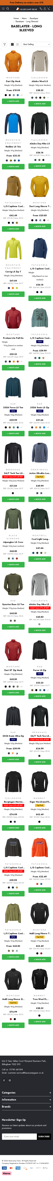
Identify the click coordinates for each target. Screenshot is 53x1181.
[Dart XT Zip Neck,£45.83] (13, 650)
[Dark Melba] (36, 427)
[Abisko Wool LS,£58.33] (39, 61)
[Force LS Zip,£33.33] (39, 650)
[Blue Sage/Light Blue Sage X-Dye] (35, 358)
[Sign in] (45, 8)
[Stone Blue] (13, 95)
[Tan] (45, 552)
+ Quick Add (13, 101)
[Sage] (13, 427)
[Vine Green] (16, 288)
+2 (48, 427)
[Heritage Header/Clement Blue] (12, 222)
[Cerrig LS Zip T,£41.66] (13, 248)
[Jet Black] (12, 493)
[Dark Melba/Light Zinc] (12, 753)
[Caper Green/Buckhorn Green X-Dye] (8, 950)
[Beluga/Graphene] (8, 753)
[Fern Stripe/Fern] (14, 160)
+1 (48, 98)
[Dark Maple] (17, 361)
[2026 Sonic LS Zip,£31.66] (39, 387)
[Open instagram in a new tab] (10, 1080)
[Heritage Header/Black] (8, 222)
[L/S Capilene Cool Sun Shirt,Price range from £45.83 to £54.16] (13, 913)
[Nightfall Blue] (41, 493)
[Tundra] (8, 558)
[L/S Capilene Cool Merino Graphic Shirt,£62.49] (13, 186)
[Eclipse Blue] (9, 95)
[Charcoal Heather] (37, 493)
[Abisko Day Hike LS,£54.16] (39, 123)
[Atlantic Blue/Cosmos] (18, 160)
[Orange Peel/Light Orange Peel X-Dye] (37, 883)
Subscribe (44, 1136)
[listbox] (36, 44)
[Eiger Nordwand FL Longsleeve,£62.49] (39, 781)
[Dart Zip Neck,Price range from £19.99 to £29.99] (13, 61)
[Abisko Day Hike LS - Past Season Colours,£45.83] (39, 584)
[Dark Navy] (32, 97)
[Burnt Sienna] (16, 558)
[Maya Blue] (44, 427)
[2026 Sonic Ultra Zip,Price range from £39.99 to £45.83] (13, 715)
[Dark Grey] (41, 552)
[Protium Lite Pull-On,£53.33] (13, 317)
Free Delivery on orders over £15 (26, 2)
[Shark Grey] (39, 624)
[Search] (7, 8)
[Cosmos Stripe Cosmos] (6, 160)
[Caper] (17, 686)
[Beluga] (32, 427)
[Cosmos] (8, 288)
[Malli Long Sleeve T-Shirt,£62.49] (39, 913)
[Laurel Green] (44, 97)
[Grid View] (12, 44)
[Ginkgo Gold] (13, 361)
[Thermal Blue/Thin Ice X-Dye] (16, 950)
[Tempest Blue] (17, 427)
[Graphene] (10, 620)
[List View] (17, 44)
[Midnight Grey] (13, 686)
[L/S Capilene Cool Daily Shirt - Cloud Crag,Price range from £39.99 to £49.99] (39, 317)
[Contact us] (41, 8)
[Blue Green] (33, 552)
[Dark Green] (37, 552)
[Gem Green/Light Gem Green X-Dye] (39, 358)
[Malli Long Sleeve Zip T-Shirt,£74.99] (13, 979)
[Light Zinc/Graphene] (16, 753)
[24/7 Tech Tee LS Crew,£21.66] (13, 453)
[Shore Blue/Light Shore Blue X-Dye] (41, 883)
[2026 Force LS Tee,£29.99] (13, 387)
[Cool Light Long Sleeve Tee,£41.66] (39, 519)
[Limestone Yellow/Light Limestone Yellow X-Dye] (43, 358)
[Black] (5, 95)
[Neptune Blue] (17, 95)
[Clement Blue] (41, 292)
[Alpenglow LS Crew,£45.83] (13, 519)
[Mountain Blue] (14, 821)
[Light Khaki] (40, 427)
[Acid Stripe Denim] (10, 160)
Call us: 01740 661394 (12, 1069)
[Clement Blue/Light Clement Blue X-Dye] (12, 887)
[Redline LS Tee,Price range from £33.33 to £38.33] (13, 123)
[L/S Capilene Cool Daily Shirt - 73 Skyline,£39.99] (13, 847)
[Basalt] (36, 97)
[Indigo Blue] (35, 160)
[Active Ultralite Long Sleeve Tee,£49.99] (39, 453)
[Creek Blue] (12, 558)
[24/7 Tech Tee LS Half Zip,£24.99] (39, 715)
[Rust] (12, 288)
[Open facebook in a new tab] (4, 1080)
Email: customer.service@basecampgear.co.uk (22, 1072)
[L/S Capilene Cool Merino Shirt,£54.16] (39, 248)
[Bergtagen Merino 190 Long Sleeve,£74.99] (13, 781)
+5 (21, 95)
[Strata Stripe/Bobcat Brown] (16, 222)
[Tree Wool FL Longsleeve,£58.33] (39, 979)
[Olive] (9, 427)
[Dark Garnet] (44, 220)
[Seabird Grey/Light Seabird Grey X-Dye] (12, 950)
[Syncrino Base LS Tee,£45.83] (13, 584)
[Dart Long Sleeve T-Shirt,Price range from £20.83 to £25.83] (39, 186)
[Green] (39, 160)
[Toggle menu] (3, 8)
